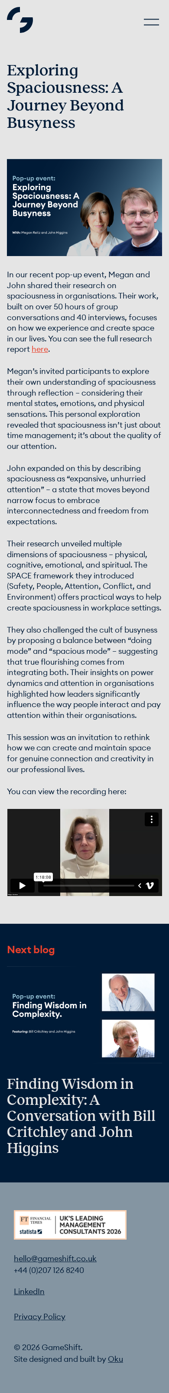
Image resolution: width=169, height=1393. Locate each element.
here (40, 349)
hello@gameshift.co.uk (55, 1259)
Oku (115, 1359)
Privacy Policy (39, 1317)
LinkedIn (29, 1292)
